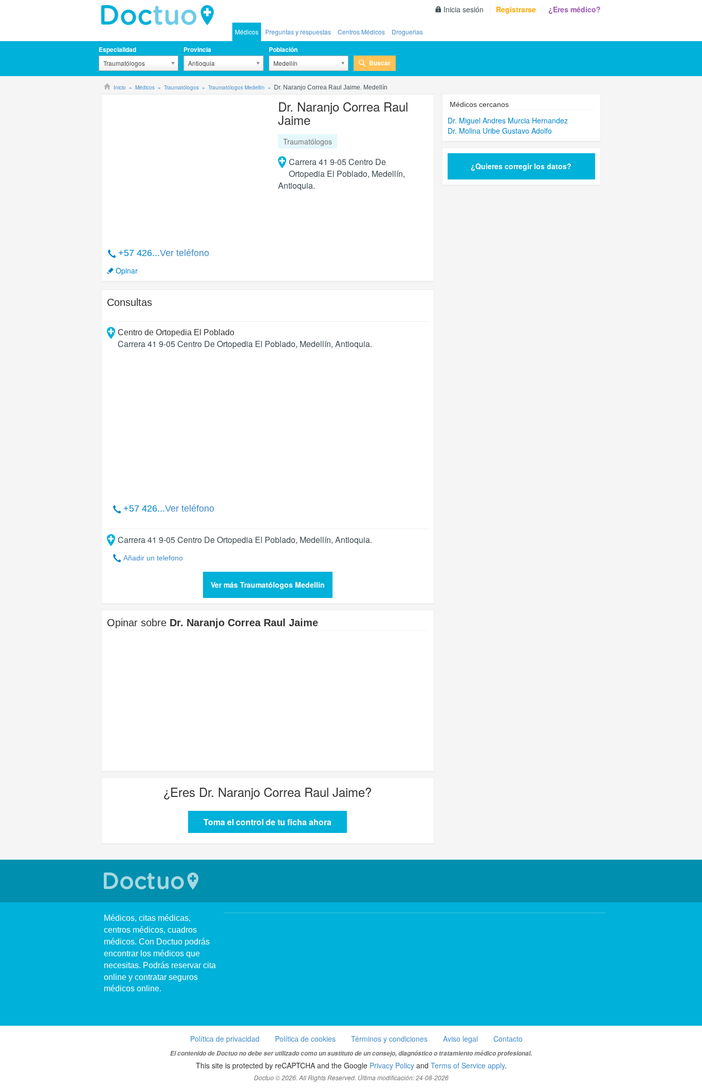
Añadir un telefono (153, 558)
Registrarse (516, 9)
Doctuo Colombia (160, 15)
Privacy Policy (392, 1065)
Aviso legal (460, 1038)
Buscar (380, 62)
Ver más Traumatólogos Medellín (268, 584)
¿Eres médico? (574, 9)
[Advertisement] (185, 165)
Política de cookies (305, 1038)
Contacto (508, 1038)
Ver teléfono (184, 253)
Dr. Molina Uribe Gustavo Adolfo (500, 130)
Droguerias (407, 31)
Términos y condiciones (389, 1038)
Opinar (127, 270)
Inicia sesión (464, 9)
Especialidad (117, 49)
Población (283, 49)
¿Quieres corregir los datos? (521, 166)
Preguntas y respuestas (298, 31)
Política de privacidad (225, 1038)
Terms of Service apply (468, 1065)
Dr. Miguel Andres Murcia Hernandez (508, 120)
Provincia (197, 49)
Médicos (246, 31)
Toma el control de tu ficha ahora (267, 822)
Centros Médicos (361, 31)
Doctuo (152, 881)
